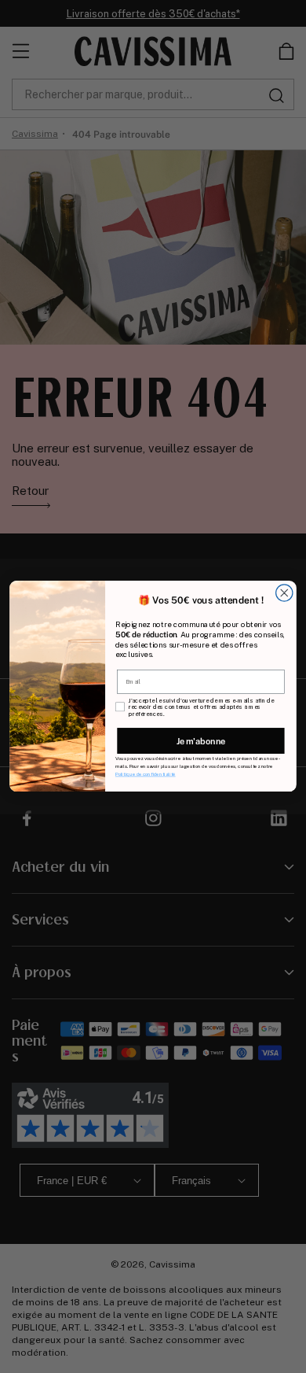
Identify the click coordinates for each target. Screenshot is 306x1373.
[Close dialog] (284, 593)
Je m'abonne (201, 741)
